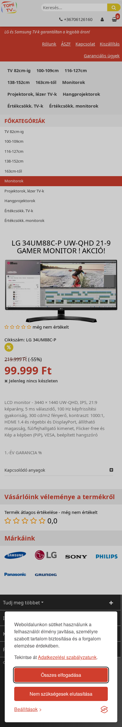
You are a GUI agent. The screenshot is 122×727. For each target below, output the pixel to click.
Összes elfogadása (61, 674)
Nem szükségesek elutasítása (61, 693)
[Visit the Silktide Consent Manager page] (104, 709)
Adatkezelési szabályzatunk (67, 657)
